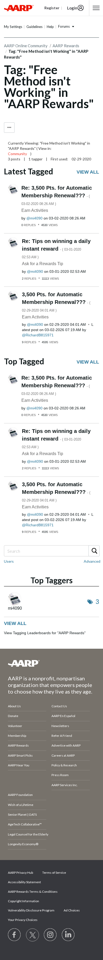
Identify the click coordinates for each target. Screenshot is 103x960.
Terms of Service (54, 873)
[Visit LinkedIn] (68, 935)
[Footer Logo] (51, 663)
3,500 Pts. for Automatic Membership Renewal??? (56, 302)
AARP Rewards (18, 745)
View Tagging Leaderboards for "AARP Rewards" (45, 633)
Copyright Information (23, 901)
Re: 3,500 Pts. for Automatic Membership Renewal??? (56, 195)
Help (50, 27)
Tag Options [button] (9, 127)
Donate (13, 716)
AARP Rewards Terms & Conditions (33, 892)
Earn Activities (34, 210)
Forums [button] (64, 26)
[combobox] (51, 550)
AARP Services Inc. (65, 785)
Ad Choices (72, 910)
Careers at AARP (63, 755)
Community (17, 153)
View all (88, 172)
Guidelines (34, 27)
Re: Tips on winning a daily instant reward (56, 248)
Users (9, 561)
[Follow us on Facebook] (14, 935)
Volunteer (15, 726)
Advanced (92, 561)
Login (72, 8)
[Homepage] (19, 8)
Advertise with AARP (66, 745)
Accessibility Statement (24, 882)
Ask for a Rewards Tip (42, 263)
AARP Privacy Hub (20, 873)
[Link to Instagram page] (50, 935)
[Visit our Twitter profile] (32, 935)
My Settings (13, 27)
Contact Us (59, 706)
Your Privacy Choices (23, 920)
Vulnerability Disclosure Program (31, 910)
